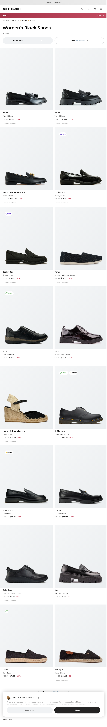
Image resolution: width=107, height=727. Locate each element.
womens (15, 21)
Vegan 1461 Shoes (62, 434)
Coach (58, 510)
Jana (5, 351)
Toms (57, 272)
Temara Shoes (8, 514)
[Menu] (101, 9)
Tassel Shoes (8, 116)
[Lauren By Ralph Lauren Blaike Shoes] (26, 158)
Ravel (5, 112)
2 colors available (9, 123)
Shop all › (100, 15)
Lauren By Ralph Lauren (14, 192)
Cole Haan (8, 590)
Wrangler (59, 669)
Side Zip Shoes (8, 355)
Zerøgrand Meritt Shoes (12, 593)
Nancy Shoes (60, 673)
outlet (6, 21)
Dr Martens (60, 431)
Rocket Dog (60, 192)
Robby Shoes (8, 434)
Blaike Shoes (8, 195)
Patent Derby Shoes (62, 355)
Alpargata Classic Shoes (65, 275)
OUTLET (6, 15)
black (32, 21)
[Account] (88, 9)
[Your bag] (94, 9)
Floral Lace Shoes (9, 673)
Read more (7, 719)
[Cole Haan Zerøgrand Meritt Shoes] (26, 556)
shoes (24, 21)
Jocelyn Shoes (60, 514)
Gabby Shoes (60, 195)
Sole (56, 590)
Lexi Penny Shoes (61, 593)
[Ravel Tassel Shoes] (26, 79)
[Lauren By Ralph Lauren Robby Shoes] (26, 397)
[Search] (82, 9)
